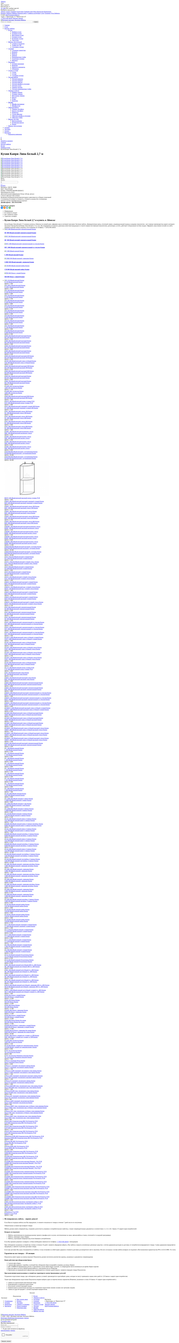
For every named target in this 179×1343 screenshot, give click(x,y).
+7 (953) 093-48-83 (6, 18)
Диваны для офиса (18, 109)
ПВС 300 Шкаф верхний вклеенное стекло (18, 433)
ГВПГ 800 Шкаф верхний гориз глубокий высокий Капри (23, 714)
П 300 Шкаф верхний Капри (13, 292)
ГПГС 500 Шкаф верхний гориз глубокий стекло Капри (22, 659)
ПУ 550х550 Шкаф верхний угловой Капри (18, 558)
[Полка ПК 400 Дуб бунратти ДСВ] (91, 1141)
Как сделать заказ (22, 1299)
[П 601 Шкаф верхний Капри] (91, 321)
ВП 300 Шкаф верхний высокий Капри (17, 342)
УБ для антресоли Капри (12, 1052)
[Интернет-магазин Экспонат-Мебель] (13, 20)
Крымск (3, 13)
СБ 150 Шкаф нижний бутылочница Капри (18, 956)
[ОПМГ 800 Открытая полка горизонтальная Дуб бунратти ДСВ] (91, 1181)
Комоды (14, 53)
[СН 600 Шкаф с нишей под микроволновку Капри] (91, 1045)
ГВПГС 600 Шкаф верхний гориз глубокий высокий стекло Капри (25, 735)
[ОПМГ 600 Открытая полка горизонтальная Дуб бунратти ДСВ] (91, 1176)
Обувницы (15, 69)
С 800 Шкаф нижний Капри (13, 255)
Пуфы (14, 99)
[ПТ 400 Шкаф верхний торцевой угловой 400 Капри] (91, 406)
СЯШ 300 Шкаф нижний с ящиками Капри (18, 871)
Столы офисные (17, 114)
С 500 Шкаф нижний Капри (13, 770)
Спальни (11, 48)
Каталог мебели (9, 28)
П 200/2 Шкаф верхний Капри (14, 287)
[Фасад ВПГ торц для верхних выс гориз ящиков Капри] (91, 1116)
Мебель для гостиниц (15, 126)
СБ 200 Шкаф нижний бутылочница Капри (18, 961)
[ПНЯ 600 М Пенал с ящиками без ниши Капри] (91, 1030)
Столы (14, 72)
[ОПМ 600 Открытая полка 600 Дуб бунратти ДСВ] (91, 1151)
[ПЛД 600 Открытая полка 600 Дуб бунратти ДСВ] (91, 1126)
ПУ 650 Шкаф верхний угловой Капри (16, 573)
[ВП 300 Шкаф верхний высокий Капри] (91, 341)
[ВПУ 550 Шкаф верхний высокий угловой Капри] (91, 582)
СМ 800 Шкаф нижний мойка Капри (16, 269)
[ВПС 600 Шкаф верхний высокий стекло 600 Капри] (91, 516)
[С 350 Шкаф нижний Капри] (91, 753)
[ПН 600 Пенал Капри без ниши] (91, 1020)
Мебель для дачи (13, 119)
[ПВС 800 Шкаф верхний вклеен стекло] (91, 447)
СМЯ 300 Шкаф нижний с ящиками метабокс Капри (21, 866)
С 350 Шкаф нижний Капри (13, 755)
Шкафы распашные (18, 104)
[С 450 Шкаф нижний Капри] (91, 763)
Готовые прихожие (18, 64)
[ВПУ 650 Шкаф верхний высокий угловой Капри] (91, 597)
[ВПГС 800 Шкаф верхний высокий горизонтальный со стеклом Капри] (91, 693)
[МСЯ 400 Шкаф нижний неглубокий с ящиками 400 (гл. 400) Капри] (91, 985)
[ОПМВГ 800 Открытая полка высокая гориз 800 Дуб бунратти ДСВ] (91, 1197)
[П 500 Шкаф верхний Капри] (91, 310)
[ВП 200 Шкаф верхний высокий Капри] (91, 336)
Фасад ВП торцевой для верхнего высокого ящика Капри (22, 1077)
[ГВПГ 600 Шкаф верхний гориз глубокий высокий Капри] (91, 718)
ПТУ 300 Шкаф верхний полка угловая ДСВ (18, 403)
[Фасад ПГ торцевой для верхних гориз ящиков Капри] (91, 1096)
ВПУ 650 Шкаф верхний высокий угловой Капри (20, 599)
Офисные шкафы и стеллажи (21, 116)
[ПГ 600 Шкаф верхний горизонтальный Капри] (91, 612)
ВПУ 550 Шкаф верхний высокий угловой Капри (20, 583)
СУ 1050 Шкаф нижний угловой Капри (17, 941)
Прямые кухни (16, 32)
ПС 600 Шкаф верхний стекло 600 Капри (17, 423)
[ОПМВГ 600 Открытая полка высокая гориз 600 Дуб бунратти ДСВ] (91, 1192)
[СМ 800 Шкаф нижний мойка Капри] (91, 919)
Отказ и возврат (22, 1306)
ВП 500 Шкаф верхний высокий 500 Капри (18, 368)
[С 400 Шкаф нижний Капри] (91, 758)
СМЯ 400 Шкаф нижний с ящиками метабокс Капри (21, 876)
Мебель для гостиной (15, 42)
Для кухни (15, 40)
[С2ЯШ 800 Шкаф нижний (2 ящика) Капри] (91, 809)
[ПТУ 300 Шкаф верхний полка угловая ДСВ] (91, 401)
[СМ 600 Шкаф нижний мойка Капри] (91, 909)
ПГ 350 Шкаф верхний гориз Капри (15, 674)
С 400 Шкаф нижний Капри (13, 760)
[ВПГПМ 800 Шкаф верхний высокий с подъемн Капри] (91, 547)
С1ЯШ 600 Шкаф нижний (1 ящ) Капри (17, 805)
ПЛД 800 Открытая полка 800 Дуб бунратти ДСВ (20, 1123)
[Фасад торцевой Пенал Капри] (91, 1061)
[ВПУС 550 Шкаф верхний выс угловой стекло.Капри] (91, 587)
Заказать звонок (18, 18)
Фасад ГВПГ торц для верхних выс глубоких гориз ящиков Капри (25, 1107)
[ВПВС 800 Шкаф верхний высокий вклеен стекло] (91, 542)
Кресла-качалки (17, 121)
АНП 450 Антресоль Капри (13, 388)
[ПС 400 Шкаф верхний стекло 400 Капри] (91, 416)
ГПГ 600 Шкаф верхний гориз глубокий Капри (19, 362)
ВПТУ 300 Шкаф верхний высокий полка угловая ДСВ (22, 498)
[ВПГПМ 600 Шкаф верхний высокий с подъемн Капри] (91, 552)
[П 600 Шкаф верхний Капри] (91, 316)
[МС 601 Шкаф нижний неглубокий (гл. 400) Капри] (91, 980)
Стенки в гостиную (18, 43)
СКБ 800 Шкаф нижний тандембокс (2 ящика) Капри (21, 861)
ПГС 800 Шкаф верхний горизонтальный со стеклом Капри (24, 247)
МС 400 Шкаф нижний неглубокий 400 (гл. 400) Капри (22, 966)
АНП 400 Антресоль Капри (13, 393)
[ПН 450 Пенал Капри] (91, 1000)
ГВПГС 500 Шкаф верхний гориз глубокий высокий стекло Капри (25, 740)
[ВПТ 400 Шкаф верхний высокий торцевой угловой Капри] (91, 501)
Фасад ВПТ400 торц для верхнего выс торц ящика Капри (22, 1087)
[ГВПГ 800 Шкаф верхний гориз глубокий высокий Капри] (91, 713)
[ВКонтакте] (2, 208)
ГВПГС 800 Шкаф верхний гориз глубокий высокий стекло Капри (25, 730)
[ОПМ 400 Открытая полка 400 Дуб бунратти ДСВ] (91, 1156)
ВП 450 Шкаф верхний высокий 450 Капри (18, 357)
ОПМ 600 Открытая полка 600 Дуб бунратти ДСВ (20, 1153)
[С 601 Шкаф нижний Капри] (91, 778)
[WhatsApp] (10, 208)
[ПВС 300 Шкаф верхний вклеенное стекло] (91, 431)
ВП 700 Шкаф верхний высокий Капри (17, 383)
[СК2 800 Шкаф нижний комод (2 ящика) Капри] (91, 849)
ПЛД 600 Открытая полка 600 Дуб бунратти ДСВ (20, 1128)
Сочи (42, 13)
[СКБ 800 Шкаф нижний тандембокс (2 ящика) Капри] (91, 859)
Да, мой (3, 8)
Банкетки (15, 101)
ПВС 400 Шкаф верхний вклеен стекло (17, 438)
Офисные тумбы (17, 117)
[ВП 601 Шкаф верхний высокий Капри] (91, 376)
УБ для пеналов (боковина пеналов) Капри (18, 1057)
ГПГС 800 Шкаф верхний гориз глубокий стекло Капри (22, 649)
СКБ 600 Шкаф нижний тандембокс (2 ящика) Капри (21, 856)
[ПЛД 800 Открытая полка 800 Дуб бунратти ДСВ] (91, 1121)
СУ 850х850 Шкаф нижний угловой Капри (18, 931)
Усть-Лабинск (55, 13)
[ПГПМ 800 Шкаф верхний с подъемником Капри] (91, 452)
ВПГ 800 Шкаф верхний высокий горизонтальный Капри (22, 684)
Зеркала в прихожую (18, 67)
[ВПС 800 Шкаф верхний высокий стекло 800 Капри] (91, 521)
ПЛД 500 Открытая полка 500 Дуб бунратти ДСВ (20, 1133)
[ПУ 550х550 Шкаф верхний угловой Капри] (91, 557)
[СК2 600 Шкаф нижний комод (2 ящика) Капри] (91, 839)
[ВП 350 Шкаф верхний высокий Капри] (91, 346)
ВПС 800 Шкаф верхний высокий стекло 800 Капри (21, 523)
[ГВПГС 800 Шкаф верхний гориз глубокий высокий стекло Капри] (91, 728)
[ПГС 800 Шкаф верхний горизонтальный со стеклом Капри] (91, 622)
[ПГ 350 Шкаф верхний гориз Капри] (91, 673)
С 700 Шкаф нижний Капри (13, 785)
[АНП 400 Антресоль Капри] (91, 391)
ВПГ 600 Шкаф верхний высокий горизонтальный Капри (22, 745)
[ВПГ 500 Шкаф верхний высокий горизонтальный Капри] (91, 688)
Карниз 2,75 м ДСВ (10, 1213)
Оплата (6, 131)
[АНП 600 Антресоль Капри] (91, 1040)
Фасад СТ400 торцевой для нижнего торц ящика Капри (22, 1072)
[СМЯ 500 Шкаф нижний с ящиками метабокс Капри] (91, 884)
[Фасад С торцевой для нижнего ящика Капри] (91, 1066)
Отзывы (7, 127)
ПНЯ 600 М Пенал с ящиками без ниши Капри (19, 1032)
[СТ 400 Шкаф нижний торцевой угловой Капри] (91, 925)
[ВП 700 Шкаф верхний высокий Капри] (91, 381)
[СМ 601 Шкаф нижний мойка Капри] (91, 914)
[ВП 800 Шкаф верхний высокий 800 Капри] (91, 396)
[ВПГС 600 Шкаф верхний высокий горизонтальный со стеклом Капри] (91, 698)
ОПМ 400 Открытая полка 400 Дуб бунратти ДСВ (20, 1158)
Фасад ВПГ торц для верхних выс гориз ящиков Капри (22, 1118)
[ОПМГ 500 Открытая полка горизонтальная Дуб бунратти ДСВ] (91, 1171)
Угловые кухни (17, 33)
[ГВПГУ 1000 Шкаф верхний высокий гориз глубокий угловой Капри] (91, 708)
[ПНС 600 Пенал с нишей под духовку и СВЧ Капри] (91, 1035)
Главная (7, 25)
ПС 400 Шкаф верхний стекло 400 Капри (17, 418)
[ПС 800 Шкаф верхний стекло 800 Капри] (91, 426)
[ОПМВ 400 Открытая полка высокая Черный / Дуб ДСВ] (91, 1161)
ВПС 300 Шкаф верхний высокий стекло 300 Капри (21, 508)
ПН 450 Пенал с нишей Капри (14, 997)
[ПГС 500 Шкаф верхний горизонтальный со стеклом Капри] (91, 632)
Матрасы (15, 60)
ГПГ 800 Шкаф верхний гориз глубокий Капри (19, 664)
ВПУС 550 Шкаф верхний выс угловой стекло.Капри (21, 588)
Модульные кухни (18, 35)
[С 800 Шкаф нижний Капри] (91, 788)
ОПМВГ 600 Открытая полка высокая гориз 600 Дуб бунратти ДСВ (26, 1193)
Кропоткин (47, 11)
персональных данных (8, 1330)
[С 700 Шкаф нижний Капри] (91, 783)
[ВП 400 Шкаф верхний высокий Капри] (91, 351)
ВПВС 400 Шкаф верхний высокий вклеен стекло (20, 533)
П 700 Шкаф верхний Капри (13, 327)
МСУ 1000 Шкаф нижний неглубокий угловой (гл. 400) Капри (24, 992)
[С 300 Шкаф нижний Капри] (91, 748)
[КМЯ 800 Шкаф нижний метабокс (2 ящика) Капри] (91, 844)
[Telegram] (7, 208)
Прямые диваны (17, 92)
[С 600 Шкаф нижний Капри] (91, 773)
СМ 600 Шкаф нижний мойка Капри (16, 911)
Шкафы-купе (16, 106)
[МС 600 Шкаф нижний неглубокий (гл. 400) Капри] (91, 975)
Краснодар (40, 11)
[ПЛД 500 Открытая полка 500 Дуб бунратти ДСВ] (91, 1131)
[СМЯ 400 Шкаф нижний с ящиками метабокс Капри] (91, 874)
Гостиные (36, 1299)
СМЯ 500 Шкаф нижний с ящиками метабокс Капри (21, 886)
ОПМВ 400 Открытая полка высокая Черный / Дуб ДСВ (22, 1163)
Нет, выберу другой (12, 8)
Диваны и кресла (13, 90)
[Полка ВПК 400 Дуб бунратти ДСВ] (91, 1146)
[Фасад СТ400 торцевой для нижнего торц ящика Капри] (91, 1071)
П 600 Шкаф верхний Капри (13, 317)
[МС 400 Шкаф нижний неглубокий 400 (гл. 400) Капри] (91, 965)
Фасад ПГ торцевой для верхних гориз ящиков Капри (21, 1097)
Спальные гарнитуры (19, 50)
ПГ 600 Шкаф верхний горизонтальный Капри (19, 614)
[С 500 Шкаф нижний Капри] (91, 768)
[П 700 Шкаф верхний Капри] (91, 326)
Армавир (13, 11)
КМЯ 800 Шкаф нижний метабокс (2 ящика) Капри (20, 845)
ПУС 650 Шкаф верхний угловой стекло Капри (19, 578)
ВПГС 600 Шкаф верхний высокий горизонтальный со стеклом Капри (27, 699)
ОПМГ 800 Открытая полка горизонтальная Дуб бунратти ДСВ (24, 1183)
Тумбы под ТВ (16, 45)
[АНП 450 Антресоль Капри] (91, 386)
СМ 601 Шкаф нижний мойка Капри (16, 916)
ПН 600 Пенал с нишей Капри (14, 277)
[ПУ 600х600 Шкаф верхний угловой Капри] (91, 567)
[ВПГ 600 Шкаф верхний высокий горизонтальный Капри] (91, 743)
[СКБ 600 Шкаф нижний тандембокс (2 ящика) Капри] (91, 854)
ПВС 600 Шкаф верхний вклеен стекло (17, 443)
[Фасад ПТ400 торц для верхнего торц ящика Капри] (91, 1091)
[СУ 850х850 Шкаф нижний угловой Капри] (91, 930)
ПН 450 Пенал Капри (11, 1002)
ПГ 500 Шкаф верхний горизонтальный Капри (20, 240)
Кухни (10, 30)
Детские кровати (17, 80)
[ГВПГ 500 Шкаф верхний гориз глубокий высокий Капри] (91, 723)
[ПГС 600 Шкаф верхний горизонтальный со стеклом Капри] (91, 627)
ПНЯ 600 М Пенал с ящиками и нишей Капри (19, 1027)
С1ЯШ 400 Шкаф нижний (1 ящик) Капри (17, 800)
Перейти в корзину (7, 141)
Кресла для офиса (17, 111)
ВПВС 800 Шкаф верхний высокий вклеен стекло (20, 543)
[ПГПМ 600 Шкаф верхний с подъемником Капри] (91, 457)
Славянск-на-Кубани (33, 13)
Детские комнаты (17, 79)
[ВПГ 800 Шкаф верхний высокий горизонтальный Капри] (91, 683)
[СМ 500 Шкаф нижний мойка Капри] (91, 904)
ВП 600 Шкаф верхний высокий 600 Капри (18, 373)
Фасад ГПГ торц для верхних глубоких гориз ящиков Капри (23, 1113)
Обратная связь (21, 1308)
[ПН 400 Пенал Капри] (91, 1005)
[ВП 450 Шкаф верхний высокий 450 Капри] (91, 356)
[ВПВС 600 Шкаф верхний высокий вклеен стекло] (91, 536)
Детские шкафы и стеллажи (21, 84)
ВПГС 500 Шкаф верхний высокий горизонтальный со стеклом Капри (27, 704)
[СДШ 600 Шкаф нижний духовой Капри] (91, 950)
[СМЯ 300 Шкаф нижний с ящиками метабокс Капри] (91, 864)
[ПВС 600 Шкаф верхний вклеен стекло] (91, 442)
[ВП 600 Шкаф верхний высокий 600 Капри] (91, 371)
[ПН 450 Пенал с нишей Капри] (91, 995)
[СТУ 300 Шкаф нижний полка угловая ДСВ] (91, 668)
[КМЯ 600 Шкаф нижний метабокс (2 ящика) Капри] (91, 834)
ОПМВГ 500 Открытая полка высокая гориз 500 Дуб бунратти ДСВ (26, 1188)
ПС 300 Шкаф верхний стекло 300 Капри (17, 413)
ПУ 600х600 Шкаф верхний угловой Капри (18, 568)
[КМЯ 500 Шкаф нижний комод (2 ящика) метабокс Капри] (91, 824)
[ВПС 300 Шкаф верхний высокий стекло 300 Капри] (91, 506)
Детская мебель (13, 77)
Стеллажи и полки (18, 47)
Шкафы (10, 102)
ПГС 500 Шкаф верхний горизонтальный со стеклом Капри (23, 634)
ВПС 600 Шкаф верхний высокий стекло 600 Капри (21, 518)
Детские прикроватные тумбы (21, 89)
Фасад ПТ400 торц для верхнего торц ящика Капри (20, 1092)
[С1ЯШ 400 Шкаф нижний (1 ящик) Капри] (91, 799)
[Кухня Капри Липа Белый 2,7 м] (11, 158)
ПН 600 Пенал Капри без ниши (14, 1022)
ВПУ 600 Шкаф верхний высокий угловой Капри (20, 594)
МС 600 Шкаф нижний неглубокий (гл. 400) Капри (20, 976)
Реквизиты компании (15, 134)
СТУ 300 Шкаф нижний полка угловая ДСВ (18, 669)
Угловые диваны (17, 94)
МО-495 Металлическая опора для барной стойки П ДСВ (22, 1208)
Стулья (14, 74)
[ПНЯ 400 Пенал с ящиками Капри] (91, 1010)
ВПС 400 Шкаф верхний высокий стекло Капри (19, 513)
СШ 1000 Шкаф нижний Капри (14, 795)
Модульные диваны (18, 95)
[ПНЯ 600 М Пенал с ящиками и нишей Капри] (91, 1025)
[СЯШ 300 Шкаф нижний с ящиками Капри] (91, 869)
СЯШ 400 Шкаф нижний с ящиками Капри (18, 881)
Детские (36, 1306)
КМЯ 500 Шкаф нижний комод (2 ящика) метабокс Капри (22, 825)
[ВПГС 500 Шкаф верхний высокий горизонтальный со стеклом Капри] (91, 703)
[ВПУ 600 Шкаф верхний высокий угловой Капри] (91, 592)
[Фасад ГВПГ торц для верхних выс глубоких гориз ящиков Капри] (91, 1106)
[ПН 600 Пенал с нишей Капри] (91, 1015)
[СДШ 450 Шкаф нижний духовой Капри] (91, 945)
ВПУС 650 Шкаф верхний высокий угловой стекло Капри (23, 604)
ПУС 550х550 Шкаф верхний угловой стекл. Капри (20, 563)
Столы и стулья (13, 70)
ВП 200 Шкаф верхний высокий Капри (17, 337)
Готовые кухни (17, 37)
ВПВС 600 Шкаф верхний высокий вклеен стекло (20, 538)
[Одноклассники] (4, 208)
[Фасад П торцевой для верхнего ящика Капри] (91, 1081)
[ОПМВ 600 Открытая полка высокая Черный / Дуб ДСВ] (91, 1166)
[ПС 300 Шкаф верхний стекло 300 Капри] (91, 411)
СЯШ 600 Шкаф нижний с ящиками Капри (18, 896)
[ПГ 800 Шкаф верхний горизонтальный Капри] (91, 607)
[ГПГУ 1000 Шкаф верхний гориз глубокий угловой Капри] (91, 637)
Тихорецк (47, 13)
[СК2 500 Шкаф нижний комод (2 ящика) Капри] (91, 829)
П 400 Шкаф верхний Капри (13, 302)
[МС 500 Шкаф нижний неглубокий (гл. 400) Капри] (91, 970)
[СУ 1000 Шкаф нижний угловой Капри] (91, 935)
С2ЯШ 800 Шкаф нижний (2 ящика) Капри (18, 810)
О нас (6, 27)
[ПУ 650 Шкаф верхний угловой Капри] (91, 572)
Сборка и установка (23, 1304)
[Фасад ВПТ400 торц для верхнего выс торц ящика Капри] (91, 1086)
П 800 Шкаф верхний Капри (13, 332)
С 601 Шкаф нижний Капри (13, 780)
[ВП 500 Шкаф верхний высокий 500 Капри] (91, 366)
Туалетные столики (18, 59)
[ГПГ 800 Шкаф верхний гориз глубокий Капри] (91, 662)
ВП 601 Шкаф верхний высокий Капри (17, 378)
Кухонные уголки (17, 38)
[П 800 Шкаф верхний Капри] (91, 331)
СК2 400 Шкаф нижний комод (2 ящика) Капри (19, 820)
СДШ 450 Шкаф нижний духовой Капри (17, 946)
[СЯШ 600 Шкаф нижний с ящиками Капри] (91, 894)
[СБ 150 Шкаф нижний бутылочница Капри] (91, 955)
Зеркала (14, 55)
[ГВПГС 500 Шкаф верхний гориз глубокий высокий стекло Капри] (91, 738)
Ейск (34, 11)
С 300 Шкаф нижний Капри (13, 750)
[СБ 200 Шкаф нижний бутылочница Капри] (91, 960)
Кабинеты (15, 112)
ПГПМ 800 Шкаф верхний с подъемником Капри (20, 453)
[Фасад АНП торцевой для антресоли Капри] (91, 1101)
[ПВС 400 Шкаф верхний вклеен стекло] (91, 436)
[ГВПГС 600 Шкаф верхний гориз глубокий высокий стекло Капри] (91, 733)
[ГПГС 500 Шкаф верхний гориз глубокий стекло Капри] (91, 657)
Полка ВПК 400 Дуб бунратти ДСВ (15, 1148)
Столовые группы (17, 75)
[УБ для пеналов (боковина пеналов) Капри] (91, 1056)
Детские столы (16, 85)
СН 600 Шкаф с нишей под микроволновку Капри (20, 1047)
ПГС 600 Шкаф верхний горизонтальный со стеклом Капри (23, 629)
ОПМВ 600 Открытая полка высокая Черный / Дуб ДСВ (22, 1168)
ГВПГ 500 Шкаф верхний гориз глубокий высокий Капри (23, 725)
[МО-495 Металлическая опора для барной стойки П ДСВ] (91, 1207)
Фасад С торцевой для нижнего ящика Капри (18, 1067)
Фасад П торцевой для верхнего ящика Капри (19, 1082)
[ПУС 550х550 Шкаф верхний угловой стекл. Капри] (91, 562)
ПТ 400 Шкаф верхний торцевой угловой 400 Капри (21, 408)
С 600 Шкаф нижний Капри (13, 775)
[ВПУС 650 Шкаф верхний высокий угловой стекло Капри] (91, 602)
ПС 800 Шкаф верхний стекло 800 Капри (17, 428)
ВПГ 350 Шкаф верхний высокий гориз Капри (19, 679)
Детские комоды (17, 82)
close (2, 3)
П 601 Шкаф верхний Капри (13, 322)
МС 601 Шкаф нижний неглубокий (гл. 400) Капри (20, 982)
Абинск (3, 11)
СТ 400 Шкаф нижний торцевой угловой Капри (19, 926)
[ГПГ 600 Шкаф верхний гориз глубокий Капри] (91, 361)
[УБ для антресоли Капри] (91, 1050)
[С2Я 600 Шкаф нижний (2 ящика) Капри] (91, 814)
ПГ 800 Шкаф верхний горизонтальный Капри (20, 233)
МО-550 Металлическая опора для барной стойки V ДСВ (22, 1203)
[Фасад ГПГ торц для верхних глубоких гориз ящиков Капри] (91, 1111)
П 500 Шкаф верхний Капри (13, 312)
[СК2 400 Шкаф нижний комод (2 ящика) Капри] (91, 819)
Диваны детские (17, 87)
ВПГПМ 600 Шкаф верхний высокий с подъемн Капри (22, 553)
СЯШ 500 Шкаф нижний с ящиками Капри (19, 262)
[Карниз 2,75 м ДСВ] (91, 1212)
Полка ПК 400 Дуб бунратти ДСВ (15, 1143)
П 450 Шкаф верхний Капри (13, 307)
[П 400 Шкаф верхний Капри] (91, 300)
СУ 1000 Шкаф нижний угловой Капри (17, 936)
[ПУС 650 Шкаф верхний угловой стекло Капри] (91, 577)
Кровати (14, 52)
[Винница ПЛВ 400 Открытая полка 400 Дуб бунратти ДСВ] (91, 1136)
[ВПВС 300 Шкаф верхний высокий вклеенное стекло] (91, 526)
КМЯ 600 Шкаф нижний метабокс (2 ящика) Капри (20, 835)
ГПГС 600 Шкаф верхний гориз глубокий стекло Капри (22, 654)
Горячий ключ (28, 11)
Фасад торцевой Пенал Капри (14, 1062)
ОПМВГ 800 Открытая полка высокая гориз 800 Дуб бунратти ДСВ (26, 1198)
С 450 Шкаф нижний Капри (13, 765)
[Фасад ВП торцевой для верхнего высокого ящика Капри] (91, 1076)
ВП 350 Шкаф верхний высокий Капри (17, 347)
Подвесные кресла (18, 122)
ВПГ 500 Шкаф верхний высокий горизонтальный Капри (22, 689)
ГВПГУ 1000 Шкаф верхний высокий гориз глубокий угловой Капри (26, 709)
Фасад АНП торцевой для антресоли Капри (18, 1102)
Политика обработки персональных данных (15, 1318)
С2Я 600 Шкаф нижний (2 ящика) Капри (17, 815)
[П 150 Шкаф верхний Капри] (91, 280)
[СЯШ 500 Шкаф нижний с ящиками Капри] (91, 889)
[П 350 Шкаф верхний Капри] (91, 295)
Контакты (7, 132)
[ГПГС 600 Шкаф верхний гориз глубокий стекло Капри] (91, 652)
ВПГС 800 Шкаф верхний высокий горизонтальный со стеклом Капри (27, 694)
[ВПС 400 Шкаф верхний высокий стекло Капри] (91, 511)
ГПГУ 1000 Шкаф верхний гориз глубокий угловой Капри (23, 639)
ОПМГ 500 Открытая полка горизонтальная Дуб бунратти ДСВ (24, 1173)
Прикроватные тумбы (19, 57)
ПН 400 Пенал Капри (11, 1007)
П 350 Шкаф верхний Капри (13, 297)
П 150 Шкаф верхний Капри (13, 282)
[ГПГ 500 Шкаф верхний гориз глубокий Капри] (91, 642)
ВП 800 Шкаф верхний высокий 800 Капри (18, 398)
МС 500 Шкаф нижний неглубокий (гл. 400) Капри (20, 971)
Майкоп (14, 13)
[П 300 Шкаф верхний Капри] (91, 290)
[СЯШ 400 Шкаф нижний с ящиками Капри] (91, 879)
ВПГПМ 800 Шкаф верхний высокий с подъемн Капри (22, 548)
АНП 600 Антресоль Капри (13, 1042)
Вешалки (15, 65)
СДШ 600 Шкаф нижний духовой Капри (17, 951)
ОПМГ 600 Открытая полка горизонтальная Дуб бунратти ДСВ (24, 1178)
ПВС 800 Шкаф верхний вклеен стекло (17, 448)
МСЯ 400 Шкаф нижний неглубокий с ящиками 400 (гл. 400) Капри (26, 987)
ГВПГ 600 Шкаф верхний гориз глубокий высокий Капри (23, 719)
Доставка (7, 129)
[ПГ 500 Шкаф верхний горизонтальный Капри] (91, 617)
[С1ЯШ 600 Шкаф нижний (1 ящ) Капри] (91, 804)
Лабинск (9, 13)
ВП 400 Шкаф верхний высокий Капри (17, 352)
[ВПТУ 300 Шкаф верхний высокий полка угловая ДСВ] (91, 479)
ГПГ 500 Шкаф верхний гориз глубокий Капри (19, 644)
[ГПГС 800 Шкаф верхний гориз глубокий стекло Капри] (91, 647)
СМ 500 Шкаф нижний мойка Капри (16, 906)
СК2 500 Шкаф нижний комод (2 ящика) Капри (19, 830)
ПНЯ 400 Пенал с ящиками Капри (15, 1012)
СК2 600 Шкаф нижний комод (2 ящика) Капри (19, 840)
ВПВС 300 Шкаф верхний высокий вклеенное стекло (21, 528)
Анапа (8, 11)
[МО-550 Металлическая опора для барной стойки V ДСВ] (91, 1202)
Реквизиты (8, 1304)
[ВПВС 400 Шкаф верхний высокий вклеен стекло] (91, 531)
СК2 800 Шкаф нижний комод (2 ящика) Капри (19, 851)
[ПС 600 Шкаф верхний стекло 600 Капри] (91, 421)
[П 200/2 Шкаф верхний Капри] (91, 285)
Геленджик (20, 11)
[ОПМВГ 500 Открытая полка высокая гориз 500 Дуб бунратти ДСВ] (91, 1187)
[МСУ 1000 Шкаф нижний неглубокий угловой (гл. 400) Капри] (91, 990)
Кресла (14, 97)
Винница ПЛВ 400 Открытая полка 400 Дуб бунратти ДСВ (23, 1138)
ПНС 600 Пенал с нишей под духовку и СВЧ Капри (21, 1037)
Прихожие (11, 62)
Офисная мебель (13, 107)
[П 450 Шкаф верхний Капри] (91, 305)
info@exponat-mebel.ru (12, 15)
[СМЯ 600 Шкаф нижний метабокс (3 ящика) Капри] (91, 899)
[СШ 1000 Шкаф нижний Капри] (91, 793)
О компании (9, 1301)
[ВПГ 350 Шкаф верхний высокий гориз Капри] (91, 678)
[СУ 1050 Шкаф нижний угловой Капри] (91, 940)
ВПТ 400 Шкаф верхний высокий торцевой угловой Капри (23, 503)
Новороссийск (22, 13)
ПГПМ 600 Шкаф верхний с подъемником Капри (20, 458)
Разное (14, 124)
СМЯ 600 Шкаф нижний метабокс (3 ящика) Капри (20, 901)
